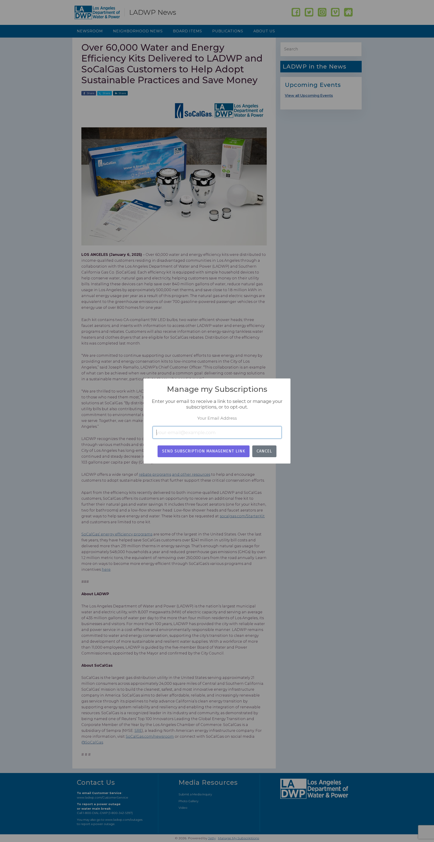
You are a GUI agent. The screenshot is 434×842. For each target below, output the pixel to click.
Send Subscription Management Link (203, 451)
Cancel (264, 451)
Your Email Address (217, 418)
